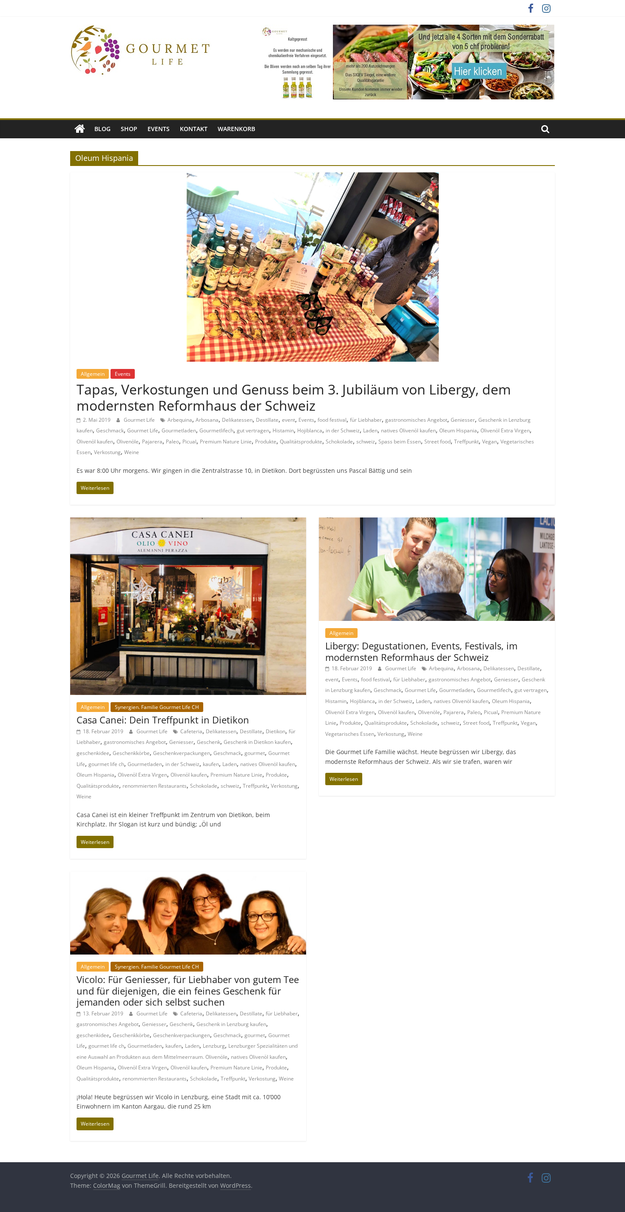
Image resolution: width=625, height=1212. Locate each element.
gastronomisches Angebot (416, 419)
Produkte (265, 441)
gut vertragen (253, 430)
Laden (370, 430)
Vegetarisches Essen (349, 733)
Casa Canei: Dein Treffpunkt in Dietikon (163, 719)
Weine (131, 452)
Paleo (172, 441)
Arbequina (180, 419)
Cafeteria (191, 731)
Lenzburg (214, 1045)
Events (159, 129)
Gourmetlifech (216, 430)
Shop (129, 129)
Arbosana (207, 419)
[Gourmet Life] (79, 129)
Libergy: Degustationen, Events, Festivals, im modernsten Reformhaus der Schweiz (421, 651)
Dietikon (275, 731)
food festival (332, 419)
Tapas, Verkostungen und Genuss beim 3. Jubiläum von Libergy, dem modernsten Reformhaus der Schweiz (294, 397)
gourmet (254, 753)
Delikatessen (237, 419)
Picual (189, 441)
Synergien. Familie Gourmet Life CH (157, 707)
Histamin (283, 430)
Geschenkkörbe (131, 753)
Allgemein (93, 373)
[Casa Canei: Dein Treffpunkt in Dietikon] (188, 522)
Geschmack (110, 430)
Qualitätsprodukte (301, 441)
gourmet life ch (106, 764)
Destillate (267, 419)
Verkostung (107, 452)
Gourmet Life (140, 419)
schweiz (365, 441)
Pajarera (152, 441)
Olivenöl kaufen (95, 441)
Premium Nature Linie (226, 441)
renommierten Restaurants (154, 785)
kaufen (211, 764)
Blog (102, 129)
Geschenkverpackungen (181, 753)
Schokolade (339, 441)
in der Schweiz (343, 430)
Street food (437, 441)
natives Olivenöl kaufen (408, 430)
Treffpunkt (466, 441)
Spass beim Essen (399, 441)
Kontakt (193, 129)
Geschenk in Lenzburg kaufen (231, 1024)
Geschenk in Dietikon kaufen (257, 742)
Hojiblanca (309, 430)
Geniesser (463, 419)
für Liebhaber (366, 419)
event (288, 419)
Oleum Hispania (458, 430)
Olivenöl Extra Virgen (505, 430)
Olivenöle (127, 441)
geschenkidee (93, 753)
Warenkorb (236, 129)
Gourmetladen (179, 430)
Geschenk (208, 742)
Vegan (489, 441)
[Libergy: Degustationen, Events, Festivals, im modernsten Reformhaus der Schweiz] (437, 522)
